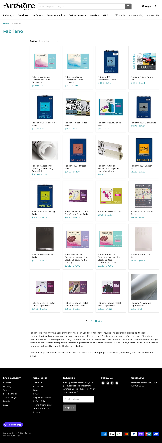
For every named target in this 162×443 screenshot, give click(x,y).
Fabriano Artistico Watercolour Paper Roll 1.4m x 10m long (109, 168)
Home (6, 24)
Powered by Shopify (11, 436)
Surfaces (37, 15)
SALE (105, 15)
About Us (37, 383)
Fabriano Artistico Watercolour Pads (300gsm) (41, 80)
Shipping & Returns (42, 397)
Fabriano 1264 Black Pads (143, 123)
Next (98, 321)
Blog (35, 390)
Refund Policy (39, 401)
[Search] (128, 6)
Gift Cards (120, 15)
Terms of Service (41, 408)
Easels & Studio (55, 15)
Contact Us (153, 15)
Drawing (22, 15)
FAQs (35, 394)
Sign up (69, 407)
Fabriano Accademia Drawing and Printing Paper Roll (43, 168)
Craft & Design (77, 15)
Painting (8, 15)
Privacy (36, 412)
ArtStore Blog (136, 15)
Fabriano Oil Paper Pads (110, 211)
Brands (93, 15)
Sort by (33, 41)
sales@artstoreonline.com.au (144, 383)
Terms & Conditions (42, 405)
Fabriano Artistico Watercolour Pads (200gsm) (74, 80)
